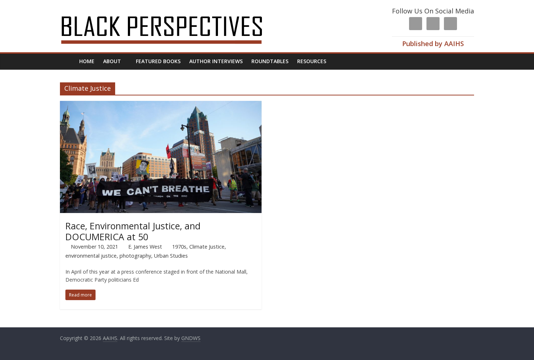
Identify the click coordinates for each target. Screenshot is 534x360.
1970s (179, 246)
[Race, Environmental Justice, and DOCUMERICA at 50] (161, 105)
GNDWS (191, 338)
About (112, 61)
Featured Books (158, 61)
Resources (311, 61)
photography (135, 255)
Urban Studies (171, 255)
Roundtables (269, 61)
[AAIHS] (171, 12)
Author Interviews (216, 61)
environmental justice (91, 255)
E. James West (145, 246)
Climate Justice (206, 246)
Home (86, 61)
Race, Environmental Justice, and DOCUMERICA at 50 (133, 231)
